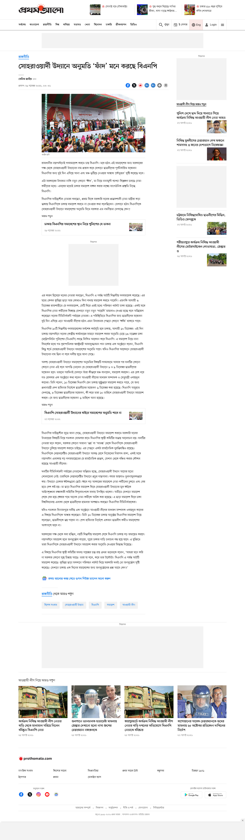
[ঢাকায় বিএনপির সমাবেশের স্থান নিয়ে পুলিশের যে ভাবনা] (135, 226)
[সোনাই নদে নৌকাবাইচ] (95, 9)
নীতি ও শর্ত (128, 807)
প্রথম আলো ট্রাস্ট (130, 771)
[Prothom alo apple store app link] (215, 795)
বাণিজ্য (66, 24)
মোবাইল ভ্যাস (94, 777)
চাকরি (109, 24)
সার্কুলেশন (113, 807)
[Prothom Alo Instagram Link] (40, 795)
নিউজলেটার (158, 807)
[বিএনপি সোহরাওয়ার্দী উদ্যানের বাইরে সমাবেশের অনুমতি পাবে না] (135, 415)
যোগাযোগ (143, 807)
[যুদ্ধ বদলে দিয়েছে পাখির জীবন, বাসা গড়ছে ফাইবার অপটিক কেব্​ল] (142, 9)
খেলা (87, 24)
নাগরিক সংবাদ (25, 771)
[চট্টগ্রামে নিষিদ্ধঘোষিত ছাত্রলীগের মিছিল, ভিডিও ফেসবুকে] (216, 228)
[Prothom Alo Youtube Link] (48, 795)
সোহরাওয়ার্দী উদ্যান (74, 605)
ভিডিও (133, 24)
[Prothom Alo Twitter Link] (31, 795)
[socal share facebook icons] (128, 87)
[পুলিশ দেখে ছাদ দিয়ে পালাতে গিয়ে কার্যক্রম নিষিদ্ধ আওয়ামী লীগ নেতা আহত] (216, 126)
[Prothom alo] (41, 10)
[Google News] (56, 795)
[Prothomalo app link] (191, 795)
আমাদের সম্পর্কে (83, 807)
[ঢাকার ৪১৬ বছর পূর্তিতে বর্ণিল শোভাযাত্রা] (189, 9)
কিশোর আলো (59, 771)
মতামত (77, 24)
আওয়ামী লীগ (128, 605)
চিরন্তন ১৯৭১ (198, 771)
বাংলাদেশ (34, 24)
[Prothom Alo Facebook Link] (22, 795)
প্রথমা (55, 777)
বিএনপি (95, 605)
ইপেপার (22, 777)
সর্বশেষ (22, 24)
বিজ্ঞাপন (99, 807)
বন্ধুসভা (160, 771)
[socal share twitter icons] (135, 87)
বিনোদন (98, 24)
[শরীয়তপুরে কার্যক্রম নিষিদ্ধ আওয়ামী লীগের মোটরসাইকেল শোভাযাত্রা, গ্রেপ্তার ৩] (216, 259)
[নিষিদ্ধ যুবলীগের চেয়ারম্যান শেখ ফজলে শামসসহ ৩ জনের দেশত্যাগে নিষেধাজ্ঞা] (216, 153)
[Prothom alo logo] (35, 760)
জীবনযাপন (121, 24)
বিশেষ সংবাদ (50, 605)
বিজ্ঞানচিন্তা (93, 771)
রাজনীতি (47, 24)
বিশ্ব (57, 24)
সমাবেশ (110, 605)
